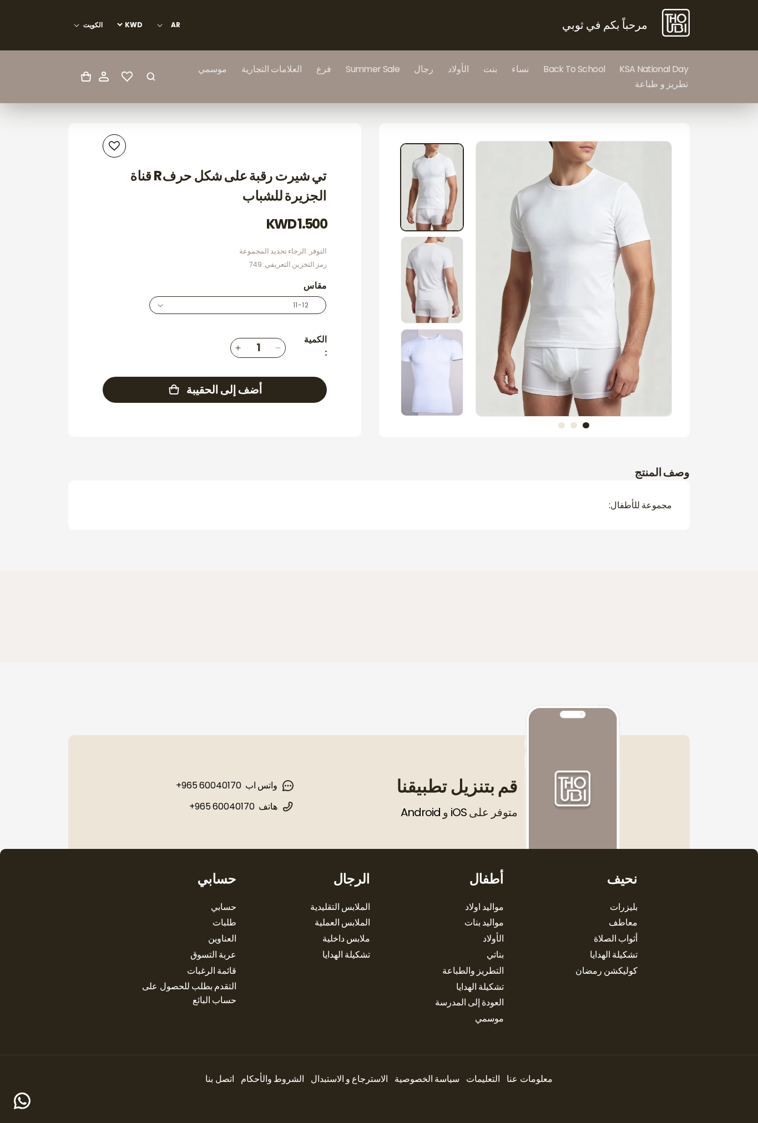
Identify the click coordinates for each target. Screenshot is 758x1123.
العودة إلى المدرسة (469, 1002)
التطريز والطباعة (473, 970)
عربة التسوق (213, 954)
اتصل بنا (219, 1079)
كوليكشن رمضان (606, 970)
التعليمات (483, 1079)
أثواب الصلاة (616, 938)
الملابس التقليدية (340, 907)
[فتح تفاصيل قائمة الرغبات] (127, 76)
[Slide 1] (586, 425)
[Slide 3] (561, 425)
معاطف (623, 922)
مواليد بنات (484, 922)
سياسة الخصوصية (427, 1079)
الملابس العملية (342, 922)
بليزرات (624, 907)
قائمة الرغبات (211, 970)
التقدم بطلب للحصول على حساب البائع (189, 993)
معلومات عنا (529, 1079)
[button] (520, 69)
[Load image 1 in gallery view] (432, 187)
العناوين (222, 938)
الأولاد (493, 938)
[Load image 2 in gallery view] (432, 279)
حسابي (223, 907)
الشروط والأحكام (272, 1079)
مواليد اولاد (484, 907)
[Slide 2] (573, 425)
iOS (459, 812)
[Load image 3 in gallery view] (432, 372)
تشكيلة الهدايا (614, 954)
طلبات (224, 922)
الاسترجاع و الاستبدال (349, 1079)
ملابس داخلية (346, 938)
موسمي (489, 1018)
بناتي (495, 954)
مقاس (315, 285)
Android (421, 812)
